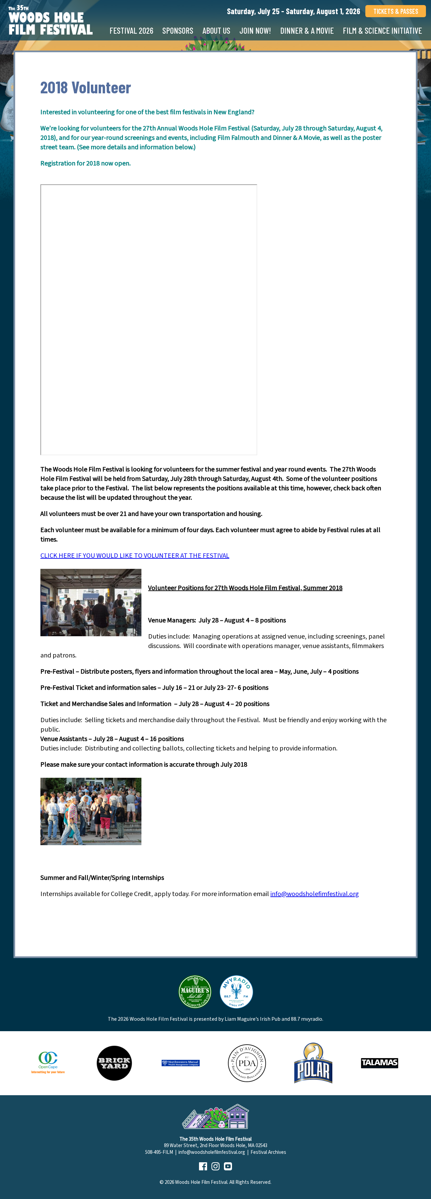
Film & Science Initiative (382, 30)
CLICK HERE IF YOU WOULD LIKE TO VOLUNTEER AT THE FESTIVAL (134, 555)
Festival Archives (268, 1152)
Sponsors (177, 30)
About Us (216, 30)
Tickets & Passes (395, 11)
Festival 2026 (131, 30)
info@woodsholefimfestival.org (314, 894)
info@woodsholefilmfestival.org (211, 1152)
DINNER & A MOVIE (307, 30)
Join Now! (255, 30)
